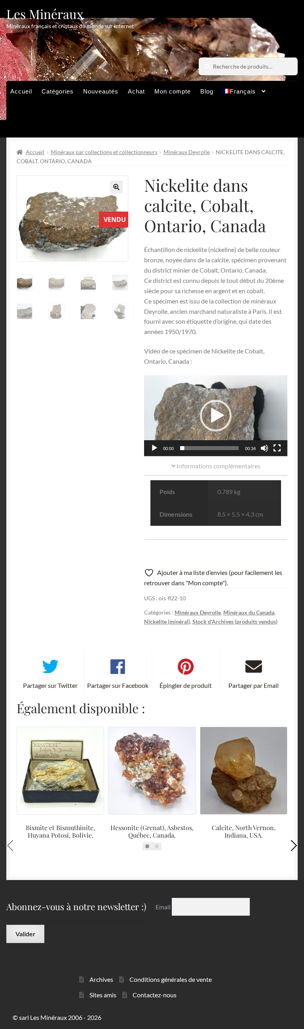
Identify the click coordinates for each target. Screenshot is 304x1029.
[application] (215, 415)
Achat (136, 91)
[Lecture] (154, 448)
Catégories (58, 91)
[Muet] (264, 448)
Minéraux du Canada (248, 612)
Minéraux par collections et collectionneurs (104, 152)
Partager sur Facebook (117, 685)
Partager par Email (253, 685)
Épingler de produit (186, 685)
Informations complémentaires (217, 466)
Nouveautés (100, 91)
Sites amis (102, 994)
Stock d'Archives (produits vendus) (234, 621)
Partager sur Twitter (50, 685)
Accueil (21, 91)
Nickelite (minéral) (167, 621)
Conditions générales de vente (170, 979)
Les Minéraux (45, 13)
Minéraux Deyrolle (186, 152)
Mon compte (172, 91)
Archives (101, 979)
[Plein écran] (277, 448)
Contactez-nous (155, 994)
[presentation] (12, 845)
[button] (116, 187)
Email (164, 907)
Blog (206, 91)
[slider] (209, 448)
